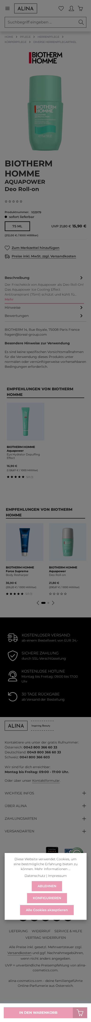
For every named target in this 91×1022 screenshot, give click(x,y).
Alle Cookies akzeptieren (47, 910)
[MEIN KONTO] (71, 8)
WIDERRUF (41, 931)
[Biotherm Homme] (45, 57)
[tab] (44, 289)
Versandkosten (19, 953)
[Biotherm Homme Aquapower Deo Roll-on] (45, 113)
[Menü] (9, 8)
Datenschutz (34, 876)
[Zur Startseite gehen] (25, 8)
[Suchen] (81, 22)
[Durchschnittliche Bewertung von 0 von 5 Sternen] (15, 201)
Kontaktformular (46, 780)
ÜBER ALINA (16, 806)
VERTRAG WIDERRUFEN (45, 938)
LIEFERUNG (18, 931)
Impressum (57, 876)
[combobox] (41, 22)
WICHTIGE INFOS (19, 793)
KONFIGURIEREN (47, 898)
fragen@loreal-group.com (26, 334)
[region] (45, 113)
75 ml (17, 226)
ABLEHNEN (47, 886)
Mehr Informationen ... (52, 869)
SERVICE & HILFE (68, 931)
